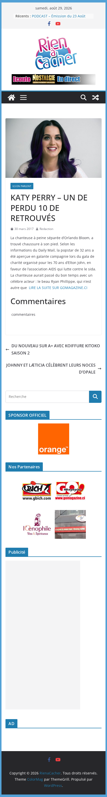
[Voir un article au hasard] (96, 97)
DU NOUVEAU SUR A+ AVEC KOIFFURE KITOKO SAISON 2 (55, 349)
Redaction (46, 229)
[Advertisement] (42, 635)
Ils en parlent (21, 186)
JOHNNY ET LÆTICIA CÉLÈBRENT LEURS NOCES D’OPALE (51, 368)
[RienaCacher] (11, 97)
